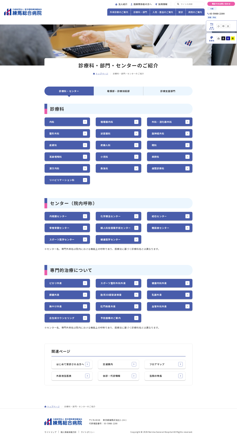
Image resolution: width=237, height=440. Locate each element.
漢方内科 (54, 168)
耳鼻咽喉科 (55, 156)
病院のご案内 (195, 12)
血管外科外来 (159, 306)
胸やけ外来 (55, 306)
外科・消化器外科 (162, 122)
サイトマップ (50, 432)
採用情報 (162, 4)
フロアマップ (157, 364)
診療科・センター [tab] (69, 91)
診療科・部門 (140, 12)
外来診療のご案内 (119, 12)
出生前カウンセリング (62, 318)
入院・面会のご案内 (163, 12)
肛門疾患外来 (108, 306)
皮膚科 (53, 145)
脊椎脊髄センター (59, 228)
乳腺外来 (157, 294)
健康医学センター (111, 239)
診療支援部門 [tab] (167, 91)
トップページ (102, 73)
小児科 (104, 156)
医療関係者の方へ (143, 4)
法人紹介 (123, 4)
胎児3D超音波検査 (111, 294)
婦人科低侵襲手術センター (116, 228)
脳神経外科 (158, 133)
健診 (180, 12)
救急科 (104, 168)
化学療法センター (111, 216)
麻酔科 (155, 156)
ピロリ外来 (55, 283)
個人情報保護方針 (69, 432)
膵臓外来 (54, 294)
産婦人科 (106, 145)
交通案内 (108, 364)
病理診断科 (158, 168)
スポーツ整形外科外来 (113, 283)
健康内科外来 (159, 283)
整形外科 (54, 133)
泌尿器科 (106, 133)
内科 (51, 122)
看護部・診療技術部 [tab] (118, 91)
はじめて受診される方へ (70, 364)
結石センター (159, 216)
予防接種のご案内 (111, 318)
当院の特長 (155, 375)
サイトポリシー (88, 432)
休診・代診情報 (112, 375)
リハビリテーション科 (62, 180)
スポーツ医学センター (62, 239)
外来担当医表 (63, 375)
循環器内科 (107, 122)
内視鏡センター (58, 216)
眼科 (154, 145)
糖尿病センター (161, 228)
